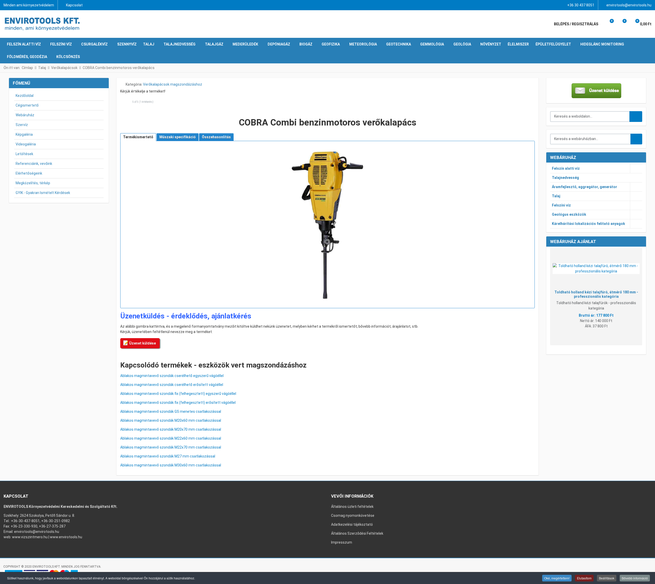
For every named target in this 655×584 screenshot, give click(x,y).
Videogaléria (26, 144)
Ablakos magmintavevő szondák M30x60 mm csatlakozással (170, 465)
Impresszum (341, 542)
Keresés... (635, 116)
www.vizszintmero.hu (30, 537)
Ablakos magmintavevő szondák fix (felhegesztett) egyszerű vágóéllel (178, 394)
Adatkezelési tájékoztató (352, 524)
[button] (608, 24)
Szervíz (22, 125)
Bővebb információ (635, 578)
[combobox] (590, 116)
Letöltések (24, 154)
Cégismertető (27, 105)
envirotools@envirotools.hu (628, 5)
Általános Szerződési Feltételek (357, 533)
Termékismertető (138, 137)
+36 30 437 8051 (580, 5)
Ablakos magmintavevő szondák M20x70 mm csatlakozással (170, 429)
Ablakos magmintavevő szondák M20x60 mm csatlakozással (170, 420)
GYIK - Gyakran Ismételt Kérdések (43, 193)
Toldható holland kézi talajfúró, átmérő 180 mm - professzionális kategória (596, 294)
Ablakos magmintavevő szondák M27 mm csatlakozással (167, 456)
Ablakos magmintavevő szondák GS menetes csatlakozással (170, 411)
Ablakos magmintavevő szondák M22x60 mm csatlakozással (170, 438)
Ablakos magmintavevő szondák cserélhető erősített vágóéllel (171, 385)
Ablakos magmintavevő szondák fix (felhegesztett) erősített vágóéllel (178, 402)
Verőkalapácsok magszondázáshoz (172, 84)
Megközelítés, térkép (33, 183)
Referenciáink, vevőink (34, 164)
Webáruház (25, 115)
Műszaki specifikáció (177, 137)
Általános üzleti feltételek (352, 507)
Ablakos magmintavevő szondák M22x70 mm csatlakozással (170, 447)
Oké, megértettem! (557, 578)
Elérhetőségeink (29, 173)
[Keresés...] (636, 139)
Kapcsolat (74, 5)
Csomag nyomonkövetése (352, 515)
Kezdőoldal (25, 96)
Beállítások (606, 578)
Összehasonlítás (216, 137)
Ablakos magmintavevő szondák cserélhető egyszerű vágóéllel (172, 376)
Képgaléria (24, 134)
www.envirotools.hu (66, 537)
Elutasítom (584, 578)
